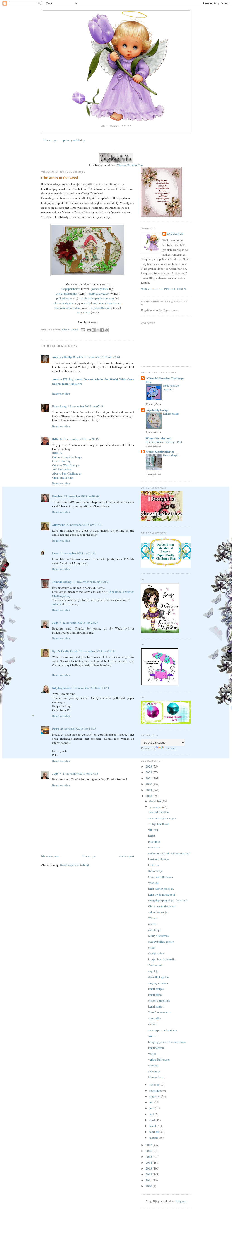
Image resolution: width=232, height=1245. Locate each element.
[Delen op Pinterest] (106, 330)
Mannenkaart (156, 1077)
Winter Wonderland (158, 438)
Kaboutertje (155, 871)
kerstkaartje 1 (156, 1006)
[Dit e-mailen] (89, 330)
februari (154, 1132)
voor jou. (153, 883)
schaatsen (154, 847)
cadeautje (154, 1071)
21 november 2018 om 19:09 (90, 582)
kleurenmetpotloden (67, 308)
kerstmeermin (156, 1048)
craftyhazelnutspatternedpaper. (103, 303)
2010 (149, 1186)
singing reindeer (158, 983)
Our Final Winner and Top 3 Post (164, 442)
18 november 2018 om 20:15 (81, 439)
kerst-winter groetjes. (161, 889)
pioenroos (154, 841)
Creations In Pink (62, 477)
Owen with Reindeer (160, 877)
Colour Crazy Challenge (67, 457)
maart (153, 1126)
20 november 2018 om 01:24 (84, 525)
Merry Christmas (158, 936)
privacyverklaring (74, 140)
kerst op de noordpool (161, 894)
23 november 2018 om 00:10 (97, 651)
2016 (149, 1151)
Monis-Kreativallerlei (160, 451)
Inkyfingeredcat (62, 687)
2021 (149, 778)
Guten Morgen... (172, 455)
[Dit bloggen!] (93, 330)
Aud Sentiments (62, 469)
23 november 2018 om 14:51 (91, 688)
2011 (149, 1180)
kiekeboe (154, 865)
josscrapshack (99, 289)
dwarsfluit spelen (158, 977)
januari (154, 1138)
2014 (149, 1162)
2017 (149, 1145)
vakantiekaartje (157, 912)
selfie (151, 947)
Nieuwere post (50, 856)
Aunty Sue (58, 524)
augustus (155, 1096)
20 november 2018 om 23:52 (78, 553)
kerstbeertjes (156, 989)
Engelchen (175, 234)
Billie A (57, 439)
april (152, 1120)
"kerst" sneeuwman (159, 1012)
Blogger (180, 1201)
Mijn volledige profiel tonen (163, 289)
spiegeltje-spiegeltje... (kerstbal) (167, 900)
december (155, 801)
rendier (152, 924)
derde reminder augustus (171, 387)
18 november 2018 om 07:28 (86, 406)
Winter (152, 918)
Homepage (50, 140)
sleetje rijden (156, 953)
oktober (154, 1085)
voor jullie (154, 1018)
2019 (149, 790)
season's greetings (159, 1000)
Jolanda (57, 604)
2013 (149, 1168)
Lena (55, 553)
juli (151, 1102)
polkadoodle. (64, 298)
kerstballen (155, 995)
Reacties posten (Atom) (74, 865)
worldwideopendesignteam (97, 298)
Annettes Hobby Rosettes (67, 357)
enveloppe (154, 930)
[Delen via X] (97, 330)
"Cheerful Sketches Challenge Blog (165, 380)
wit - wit (153, 830)
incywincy (83, 312)
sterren (152, 1024)
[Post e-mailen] (83, 329)
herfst (151, 835)
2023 (149, 766)
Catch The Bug (61, 461)
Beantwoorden (61, 394)
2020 (149, 784)
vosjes (152, 1053)
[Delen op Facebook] (102, 330)
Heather (57, 496)
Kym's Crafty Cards (65, 651)
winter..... (153, 1036)
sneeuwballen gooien (161, 942)
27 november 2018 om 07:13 (80, 773)
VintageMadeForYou (129, 165)
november (155, 807)
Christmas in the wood (162, 906)
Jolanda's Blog (61, 581)
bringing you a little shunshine (167, 1042)
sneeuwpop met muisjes (162, 1030)
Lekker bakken (171, 413)
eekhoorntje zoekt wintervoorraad (169, 853)
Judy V (56, 622)
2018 (149, 796)
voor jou (153, 1065)
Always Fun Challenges (66, 473)
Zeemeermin (155, 965)
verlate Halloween (159, 1059)
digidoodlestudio (101, 308)
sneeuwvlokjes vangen (162, 818)
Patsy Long (59, 406)
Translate (170, 748)
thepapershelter (70, 289)
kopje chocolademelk (161, 959)
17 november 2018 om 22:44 (102, 357)
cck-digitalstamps (66, 293)
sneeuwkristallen (158, 812)
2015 (149, 1157)
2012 (149, 1174)
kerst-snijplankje (158, 859)
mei (152, 1114)
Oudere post (126, 856)
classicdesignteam (65, 303)
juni (152, 1108)
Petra (55, 728)
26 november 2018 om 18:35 (78, 729)
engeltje (153, 971)
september (155, 1090)
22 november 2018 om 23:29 (80, 622)
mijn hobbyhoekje (157, 410)
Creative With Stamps (65, 465)
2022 (149, 772)
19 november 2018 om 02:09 (81, 496)
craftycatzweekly (99, 293)
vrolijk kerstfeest (158, 824)
